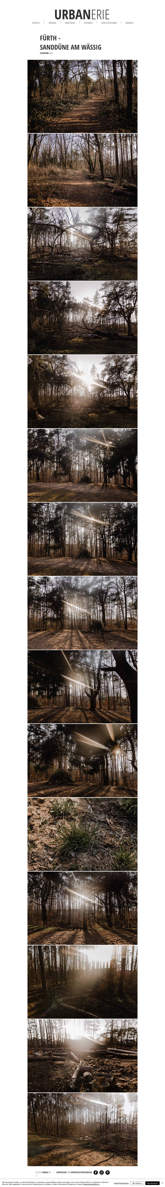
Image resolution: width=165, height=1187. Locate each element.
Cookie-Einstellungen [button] (121, 1183)
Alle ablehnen (137, 1183)
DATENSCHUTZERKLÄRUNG (81, 1172)
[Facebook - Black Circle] (96, 1172)
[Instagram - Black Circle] (101, 1172)
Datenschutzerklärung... (91, 1184)
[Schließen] (162, 1183)
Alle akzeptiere (152, 1183)
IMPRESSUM (61, 1172)
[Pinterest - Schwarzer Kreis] (107, 1172)
